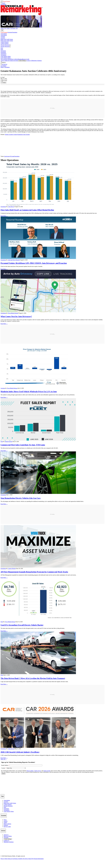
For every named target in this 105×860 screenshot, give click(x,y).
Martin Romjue (8, 441)
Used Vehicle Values (6, 56)
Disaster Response (5, 45)
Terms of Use (11, 858)
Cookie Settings (22, 60)
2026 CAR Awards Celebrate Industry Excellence (20, 752)
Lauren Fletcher (12, 568)
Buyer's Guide (25, 59)
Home (2, 67)
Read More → (4, 215)
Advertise (15, 60)
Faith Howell (11, 748)
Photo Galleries (14, 59)
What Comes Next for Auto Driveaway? (16, 316)
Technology (3, 53)
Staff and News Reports (14, 260)
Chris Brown (11, 206)
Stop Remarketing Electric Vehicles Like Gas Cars (21, 498)
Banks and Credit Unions (7, 39)
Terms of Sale (17, 858)
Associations (4, 33)
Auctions (12, 1)
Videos (9, 59)
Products (20, 59)
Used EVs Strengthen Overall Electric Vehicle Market (22, 625)
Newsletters (3, 4)
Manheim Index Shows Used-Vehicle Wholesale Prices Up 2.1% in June (29, 392)
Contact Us (29, 60)
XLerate (12, 156)
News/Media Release (13, 313)
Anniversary (7, 156)
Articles (5, 59)
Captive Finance (5, 42)
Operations (17, 1)
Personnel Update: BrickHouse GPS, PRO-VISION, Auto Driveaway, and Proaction (34, 263)
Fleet (2, 48)
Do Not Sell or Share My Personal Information (32, 858)
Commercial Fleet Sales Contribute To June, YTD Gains (23, 445)
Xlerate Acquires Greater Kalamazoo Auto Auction (17, 134)
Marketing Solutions (37, 60)
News (2, 59)
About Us (3, 60)
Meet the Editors (9, 60)
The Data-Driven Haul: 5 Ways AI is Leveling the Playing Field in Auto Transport (33, 678)
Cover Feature (6, 1)
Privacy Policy (4, 858)
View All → (4, 759)
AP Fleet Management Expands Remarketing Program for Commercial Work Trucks (34, 572)
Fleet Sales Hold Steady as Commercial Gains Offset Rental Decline (27, 210)
